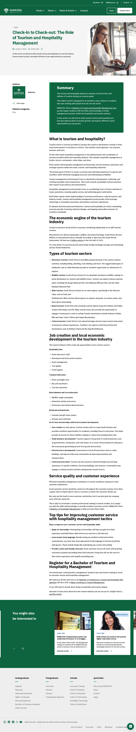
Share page (21, 103)
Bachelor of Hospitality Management (65, 509)
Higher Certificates (22, 697)
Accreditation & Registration (124, 727)
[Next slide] (22, 648)
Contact (84, 10)
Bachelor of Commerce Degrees (27, 704)
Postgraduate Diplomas (55, 697)
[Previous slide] (14, 648)
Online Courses (21, 708)
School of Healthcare (78, 704)
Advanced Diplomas (22, 701)
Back (16, 27)
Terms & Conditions (76, 727)
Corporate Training (77, 686)
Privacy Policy (90, 727)
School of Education (77, 693)
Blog (14, 112)
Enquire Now (125, 10)
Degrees (18, 686)
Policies (99, 727)
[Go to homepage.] (13, 10)
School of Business (77, 690)
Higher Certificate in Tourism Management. (87, 582)
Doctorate (50, 686)
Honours (49, 693)
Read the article (63, 651)
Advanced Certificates (23, 693)
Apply (111, 10)
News (96, 690)
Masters (49, 690)
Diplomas (19, 690)
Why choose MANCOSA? (103, 686)
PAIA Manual (108, 727)
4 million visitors (77, 240)
